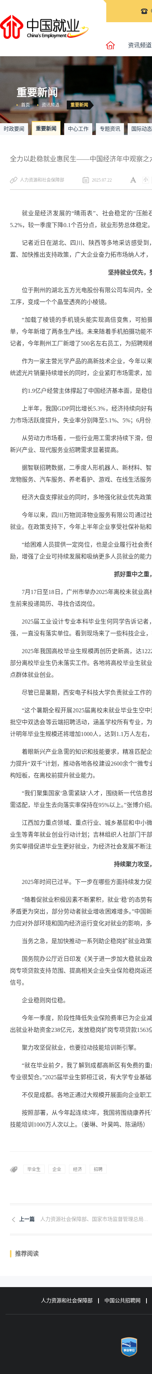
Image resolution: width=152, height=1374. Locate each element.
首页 (25, 105)
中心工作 (78, 129)
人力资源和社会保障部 (67, 1300)
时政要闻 (14, 129)
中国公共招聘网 (122, 1300)
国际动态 (141, 129)
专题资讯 (110, 129)
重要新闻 (79, 105)
